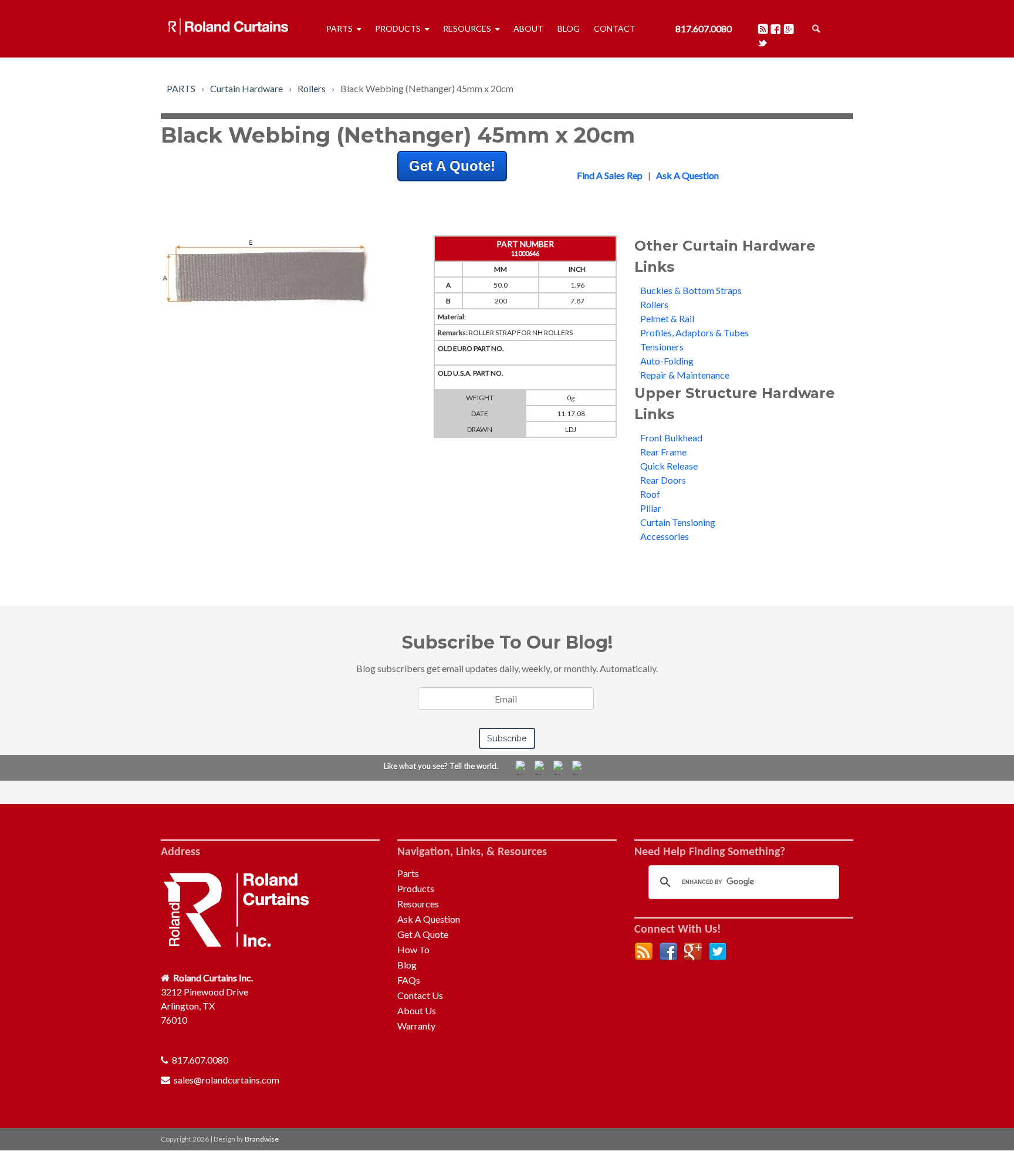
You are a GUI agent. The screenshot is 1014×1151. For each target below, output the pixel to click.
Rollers (312, 88)
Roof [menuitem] (650, 493)
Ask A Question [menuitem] (428, 918)
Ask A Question (687, 175)
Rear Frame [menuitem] (663, 451)
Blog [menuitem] (568, 28)
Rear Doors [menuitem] (663, 479)
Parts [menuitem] (339, 28)
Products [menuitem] (398, 28)
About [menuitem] (528, 28)
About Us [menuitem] (416, 1010)
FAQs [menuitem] (408, 979)
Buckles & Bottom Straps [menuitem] (691, 290)
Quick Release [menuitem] (669, 465)
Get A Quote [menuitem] (422, 934)
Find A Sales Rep (610, 175)
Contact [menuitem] (615, 28)
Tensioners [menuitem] (662, 346)
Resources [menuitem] (467, 28)
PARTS (181, 88)
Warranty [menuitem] (416, 1025)
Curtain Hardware (246, 88)
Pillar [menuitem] (650, 508)
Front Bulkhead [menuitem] (671, 437)
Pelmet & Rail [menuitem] (667, 318)
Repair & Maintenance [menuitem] (684, 374)
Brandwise (262, 1139)
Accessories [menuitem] (664, 536)
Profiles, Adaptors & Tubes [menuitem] (694, 332)
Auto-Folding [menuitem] (667, 360)
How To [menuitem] (413, 949)
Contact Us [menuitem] (420, 995)
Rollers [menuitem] (654, 304)
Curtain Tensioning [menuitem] (677, 522)
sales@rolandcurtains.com (226, 1079)
